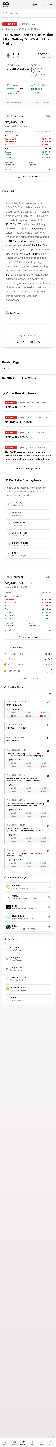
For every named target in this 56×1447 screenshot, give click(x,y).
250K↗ (43, 712)
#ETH (6, 368)
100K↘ (28, 716)
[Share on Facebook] (17, 341)
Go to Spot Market (30, 176)
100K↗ (28, 712)
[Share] (39, 341)
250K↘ (43, 716)
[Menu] (51, 4)
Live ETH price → (10, 378)
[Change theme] (44, 4)
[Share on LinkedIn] (32, 341)
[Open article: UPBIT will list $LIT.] (48, 702)
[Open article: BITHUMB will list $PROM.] (48, 725)
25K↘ (13, 716)
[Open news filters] (50, 694)
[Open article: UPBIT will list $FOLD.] (48, 738)
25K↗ (13, 712)
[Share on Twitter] (24, 341)
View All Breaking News (26, 468)
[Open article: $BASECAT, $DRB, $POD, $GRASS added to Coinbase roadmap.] (48, 851)
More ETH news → (31, 378)
